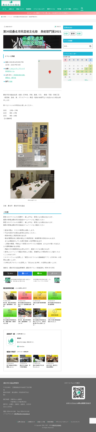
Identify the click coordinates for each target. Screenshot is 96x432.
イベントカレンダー (39, 9)
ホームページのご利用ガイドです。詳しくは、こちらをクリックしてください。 (48, 13)
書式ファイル (51, 9)
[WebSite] (20, 346)
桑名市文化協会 (56, 425)
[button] (50, 72)
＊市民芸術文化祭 (18, 75)
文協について (20, 9)
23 (65, 74)
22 (90, 71)
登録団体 (28, 9)
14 (86, 68)
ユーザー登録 (67, 9)
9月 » (86, 80)
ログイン (75, 9)
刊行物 (59, 9)
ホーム (4, 9)
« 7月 (69, 80)
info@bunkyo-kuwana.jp (22, 414)
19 (78, 71)
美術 (10, 81)
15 (90, 68)
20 (82, 71)
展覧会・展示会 (10, 78)
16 (65, 71)
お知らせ (11, 9)
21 (86, 71)
